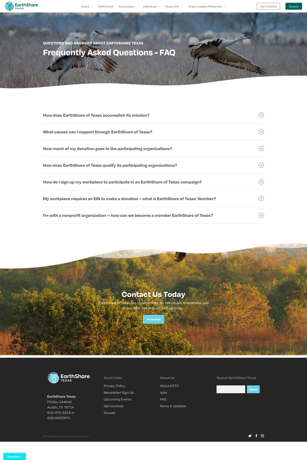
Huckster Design (81, 436)
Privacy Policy (115, 385)
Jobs (163, 392)
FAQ (163, 399)
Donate (109, 412)
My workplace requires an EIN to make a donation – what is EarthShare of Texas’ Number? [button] (129, 198)
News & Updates (173, 406)
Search (253, 389)
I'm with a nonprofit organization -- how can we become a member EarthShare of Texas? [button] (128, 215)
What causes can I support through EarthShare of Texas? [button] (97, 131)
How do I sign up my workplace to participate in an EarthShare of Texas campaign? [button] (122, 182)
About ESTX (169, 385)
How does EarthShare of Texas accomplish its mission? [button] (96, 115)
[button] (153, 319)
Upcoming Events (118, 399)
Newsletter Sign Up (119, 392)
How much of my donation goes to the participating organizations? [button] (107, 148)
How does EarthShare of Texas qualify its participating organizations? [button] (110, 165)
